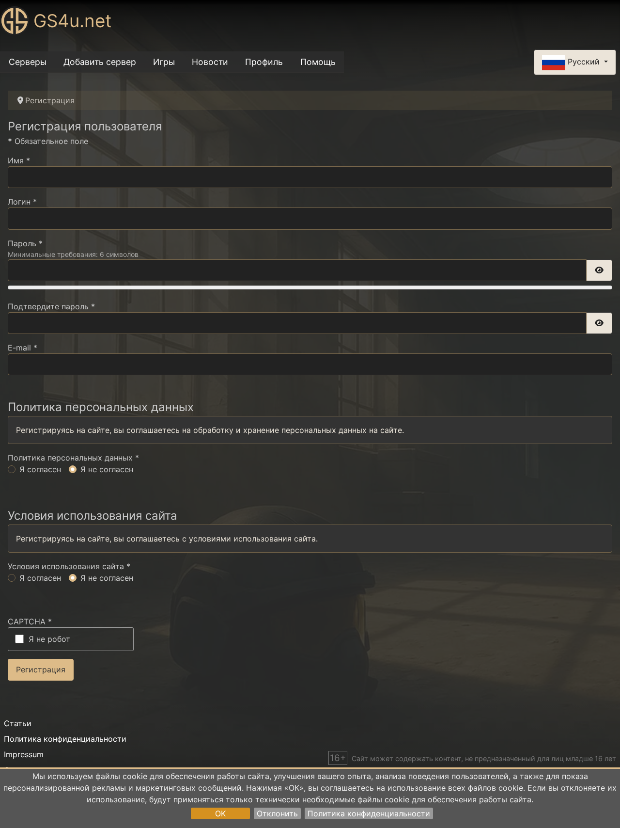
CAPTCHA (30, 621)
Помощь (318, 62)
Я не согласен (106, 469)
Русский (583, 61)
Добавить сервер (99, 62)
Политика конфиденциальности (369, 813)
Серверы (27, 62)
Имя (19, 160)
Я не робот (49, 639)
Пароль (25, 243)
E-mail (22, 347)
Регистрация (40, 669)
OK (220, 813)
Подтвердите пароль (51, 306)
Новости (210, 62)
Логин (22, 202)
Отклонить (277, 813)
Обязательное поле (48, 141)
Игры (164, 62)
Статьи (17, 723)
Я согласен (40, 469)
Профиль (264, 62)
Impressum (24, 754)
